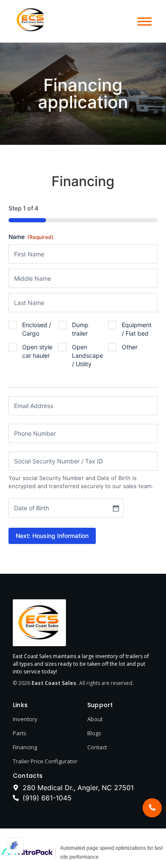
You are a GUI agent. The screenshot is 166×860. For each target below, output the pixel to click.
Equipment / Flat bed (137, 329)
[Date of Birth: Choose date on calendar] (115, 508)
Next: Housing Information (52, 535)
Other (129, 347)
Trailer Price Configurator (45, 761)
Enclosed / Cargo (36, 329)
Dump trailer (80, 329)
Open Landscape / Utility (87, 355)
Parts (19, 733)
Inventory (25, 719)
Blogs (94, 733)
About (95, 719)
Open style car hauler (37, 351)
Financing (25, 747)
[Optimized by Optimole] (14, 845)
